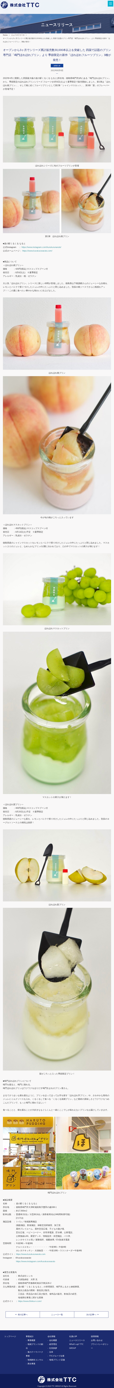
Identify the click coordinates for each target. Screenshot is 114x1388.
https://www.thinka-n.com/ (30, 1301)
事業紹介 (30, 1336)
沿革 (51, 1352)
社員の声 (73, 1336)
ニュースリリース (18, 35)
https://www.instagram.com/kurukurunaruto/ (41, 247)
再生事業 (31, 1363)
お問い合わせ (97, 1340)
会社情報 (51, 1336)
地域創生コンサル (35, 1359)
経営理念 (53, 1344)
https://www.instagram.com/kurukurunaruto (35, 1261)
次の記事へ (91, 1314)
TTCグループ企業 (56, 1355)
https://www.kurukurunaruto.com (30, 1254)
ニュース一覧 (57, 1314)
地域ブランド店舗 (57, 1359)
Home (5, 35)
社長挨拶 (53, 1348)
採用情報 (95, 1336)
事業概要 (31, 1340)
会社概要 (53, 1340)
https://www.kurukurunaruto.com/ (37, 251)
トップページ (10, 1336)
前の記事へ (23, 1314)
